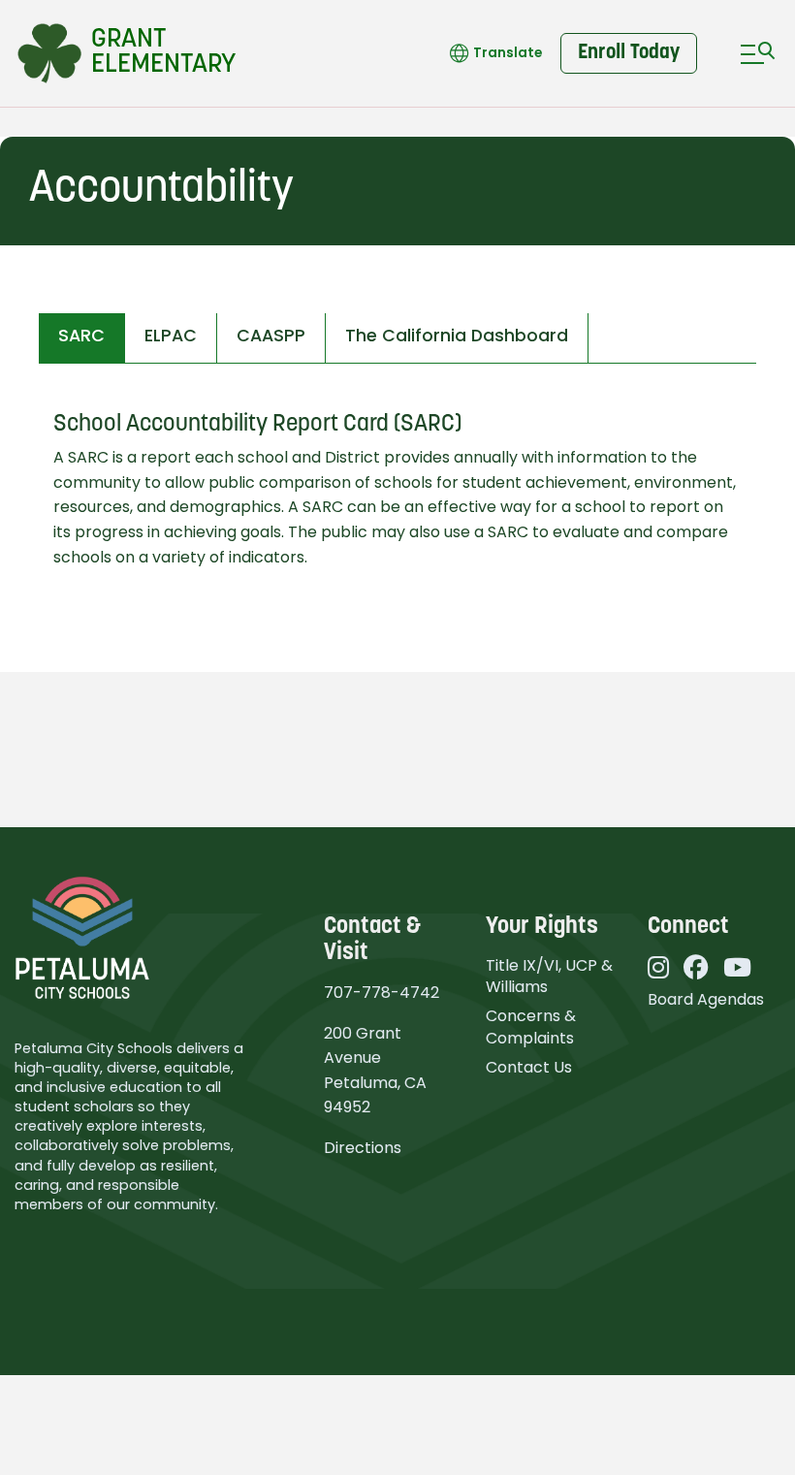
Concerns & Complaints (531, 1026)
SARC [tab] (81, 335)
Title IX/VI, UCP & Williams (549, 976)
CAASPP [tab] (271, 335)
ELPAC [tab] (170, 335)
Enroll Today (629, 53)
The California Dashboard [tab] (456, 335)
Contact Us (529, 1067)
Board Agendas (706, 999)
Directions (362, 1148)
